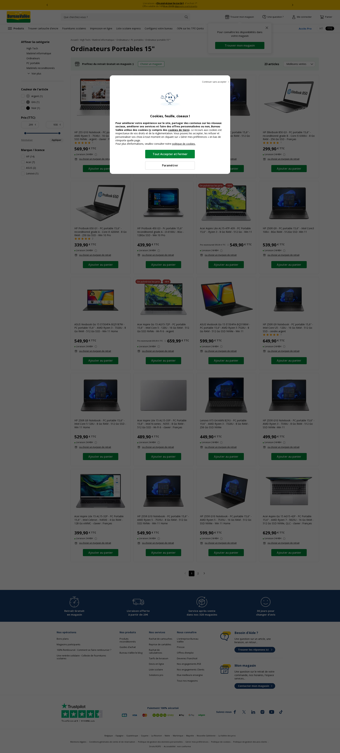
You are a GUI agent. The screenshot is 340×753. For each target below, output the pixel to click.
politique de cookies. (184, 143)
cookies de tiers (178, 130)
